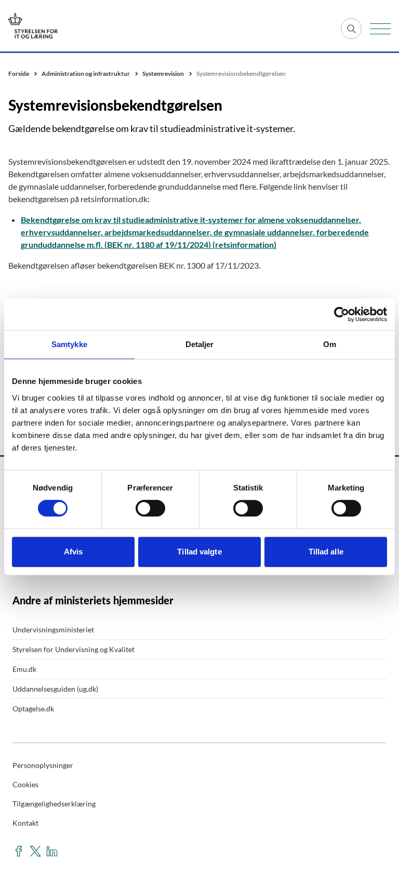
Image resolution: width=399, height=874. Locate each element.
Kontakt (25, 822)
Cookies (25, 784)
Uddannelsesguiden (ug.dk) (55, 688)
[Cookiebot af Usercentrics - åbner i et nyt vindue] (341, 314)
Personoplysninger (42, 765)
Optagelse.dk (33, 708)
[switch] (150, 508)
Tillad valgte (199, 551)
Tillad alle (326, 551)
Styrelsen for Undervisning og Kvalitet (73, 649)
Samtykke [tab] (69, 344)
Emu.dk (24, 669)
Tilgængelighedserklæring (54, 803)
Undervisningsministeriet (53, 629)
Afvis (73, 551)
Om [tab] (329, 344)
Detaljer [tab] (199, 344)
